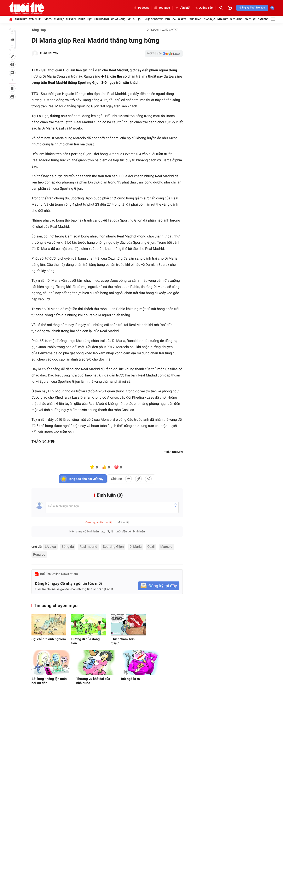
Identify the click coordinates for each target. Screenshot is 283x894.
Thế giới (71, 19)
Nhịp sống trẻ (154, 19)
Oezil (151, 547)
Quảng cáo (206, 8)
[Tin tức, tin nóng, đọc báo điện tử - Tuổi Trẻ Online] (26, 8)
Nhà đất (222, 19)
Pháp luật (85, 19)
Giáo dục (209, 19)
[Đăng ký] (158, 585)
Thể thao (195, 19)
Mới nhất (21, 19)
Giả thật (249, 19)
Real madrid (88, 547)
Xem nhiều (35, 19)
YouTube (164, 8)
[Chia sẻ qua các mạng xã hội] (148, 479)
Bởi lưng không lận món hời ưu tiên (49, 681)
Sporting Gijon (113, 547)
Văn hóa (170, 19)
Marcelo (166, 547)
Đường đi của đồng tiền (85, 641)
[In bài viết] (12, 96)
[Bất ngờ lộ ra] (141, 662)
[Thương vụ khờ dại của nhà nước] (96, 662)
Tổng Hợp (38, 30)
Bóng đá (68, 547)
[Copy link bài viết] (138, 479)
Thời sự (58, 19)
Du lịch (137, 19)
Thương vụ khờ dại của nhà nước (93, 681)
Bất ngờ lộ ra (130, 679)
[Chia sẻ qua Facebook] (128, 479)
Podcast (143, 8)
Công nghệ (118, 19)
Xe (129, 19)
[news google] (164, 53)
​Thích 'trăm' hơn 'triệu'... (123, 641)
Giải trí (182, 19)
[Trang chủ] (11, 19)
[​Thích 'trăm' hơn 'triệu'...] (128, 624)
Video (48, 19)
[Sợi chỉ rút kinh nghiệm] (48, 624)
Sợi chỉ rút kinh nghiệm (48, 639)
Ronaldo (39, 554)
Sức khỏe (236, 19)
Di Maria (135, 547)
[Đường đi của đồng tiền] (88, 624)
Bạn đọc (263, 19)
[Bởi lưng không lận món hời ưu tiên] (51, 662)
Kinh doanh (101, 19)
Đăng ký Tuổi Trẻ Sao (252, 7)
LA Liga (50, 547)
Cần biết (185, 8)
